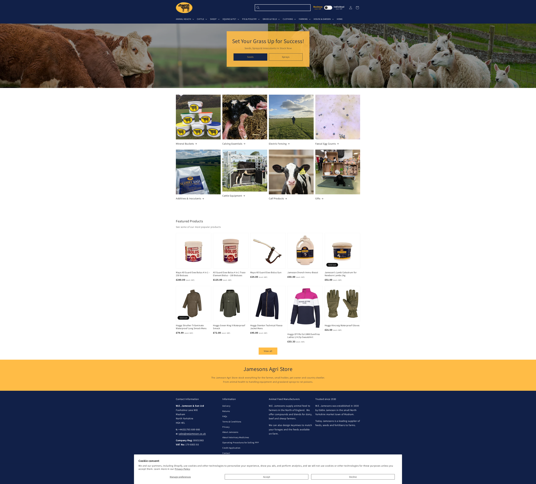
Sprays (285, 56)
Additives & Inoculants (188, 198)
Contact (226, 453)
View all (268, 351)
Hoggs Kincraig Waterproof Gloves (342, 325)
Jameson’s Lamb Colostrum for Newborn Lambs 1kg (341, 274)
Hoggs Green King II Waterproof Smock (229, 327)
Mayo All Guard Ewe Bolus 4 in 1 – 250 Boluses (193, 274)
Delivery (226, 405)
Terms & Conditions (231, 421)
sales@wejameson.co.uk (192, 433)
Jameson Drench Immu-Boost (302, 272)
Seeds (250, 56)
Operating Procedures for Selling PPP (240, 442)
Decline (353, 476)
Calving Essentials (232, 143)
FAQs (224, 416)
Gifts (317, 198)
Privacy (226, 426)
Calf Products (276, 198)
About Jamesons (230, 432)
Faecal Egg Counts (325, 143)
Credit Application (231, 447)
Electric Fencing (278, 143)
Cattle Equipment (232, 195)
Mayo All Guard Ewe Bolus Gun (266, 272)
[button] (184, 19)
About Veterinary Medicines (235, 437)
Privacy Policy (182, 468)
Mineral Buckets (185, 143)
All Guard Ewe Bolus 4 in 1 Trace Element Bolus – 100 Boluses (229, 274)
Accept (266, 476)
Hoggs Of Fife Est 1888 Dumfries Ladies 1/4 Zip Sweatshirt (303, 336)
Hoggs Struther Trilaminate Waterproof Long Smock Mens (191, 327)
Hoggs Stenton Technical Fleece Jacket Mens (266, 327)
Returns (226, 411)
